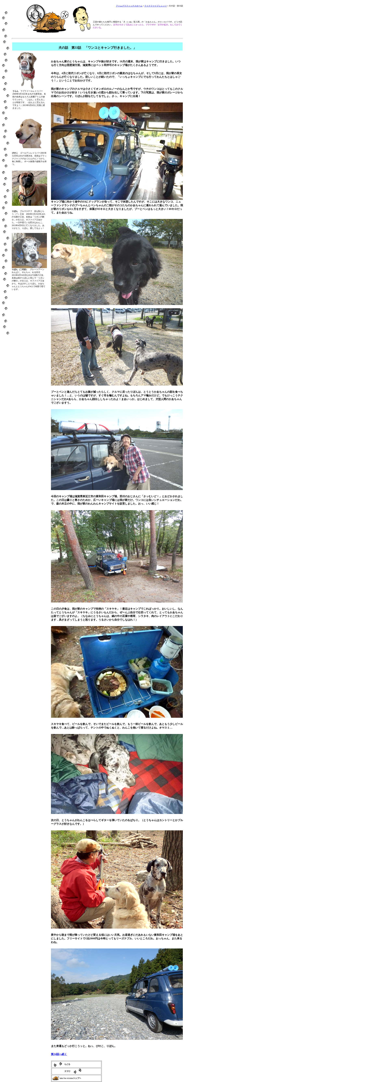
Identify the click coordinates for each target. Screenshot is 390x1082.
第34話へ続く (59, 1054)
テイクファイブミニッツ (155, 6)
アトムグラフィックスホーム (129, 6)
